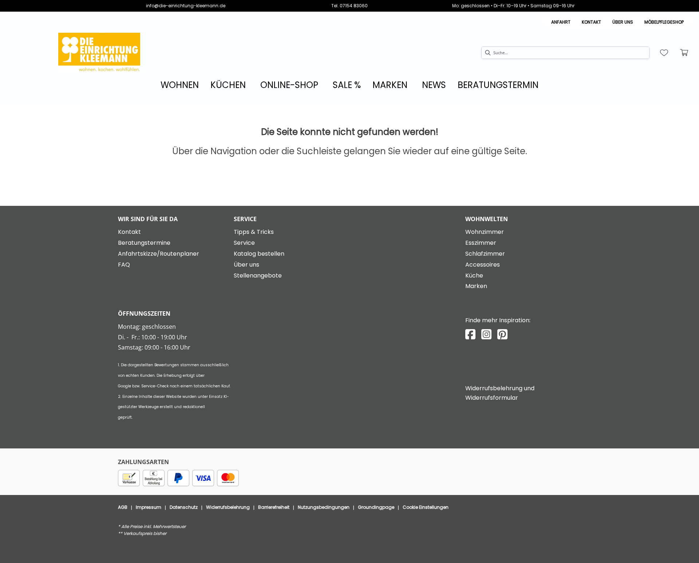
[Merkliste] (664, 53)
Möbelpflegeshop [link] (664, 22)
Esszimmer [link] (480, 243)
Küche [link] (474, 275)
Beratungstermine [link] (144, 243)
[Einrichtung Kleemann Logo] (99, 53)
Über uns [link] (246, 264)
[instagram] (486, 334)
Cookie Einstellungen (426, 507)
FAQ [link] (124, 264)
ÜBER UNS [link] (622, 22)
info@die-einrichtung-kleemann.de (185, 6)
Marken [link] (476, 286)
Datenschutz (184, 507)
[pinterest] (502, 334)
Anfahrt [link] (560, 22)
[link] (180, 85)
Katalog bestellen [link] (259, 253)
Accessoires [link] (482, 264)
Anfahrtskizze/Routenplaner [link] (158, 253)
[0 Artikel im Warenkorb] (684, 53)
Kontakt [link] (591, 22)
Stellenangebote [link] (258, 275)
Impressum (148, 507)
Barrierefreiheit (273, 507)
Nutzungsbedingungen (324, 507)
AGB (122, 507)
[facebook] (470, 334)
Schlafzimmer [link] (485, 253)
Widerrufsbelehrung (228, 507)
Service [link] (244, 243)
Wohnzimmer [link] (484, 232)
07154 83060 (354, 6)
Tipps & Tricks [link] (254, 232)
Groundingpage (376, 507)
